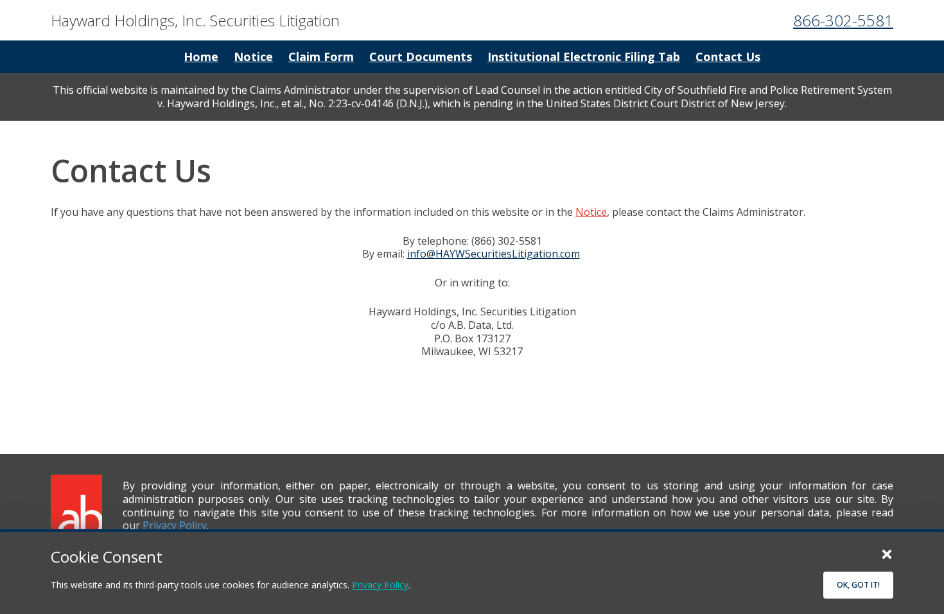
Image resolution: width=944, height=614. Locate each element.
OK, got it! (858, 584)
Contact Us (727, 56)
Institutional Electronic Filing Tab (583, 56)
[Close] (886, 553)
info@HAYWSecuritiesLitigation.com (493, 254)
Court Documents (420, 56)
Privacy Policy (380, 585)
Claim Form (321, 56)
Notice (253, 56)
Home (201, 56)
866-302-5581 (843, 20)
